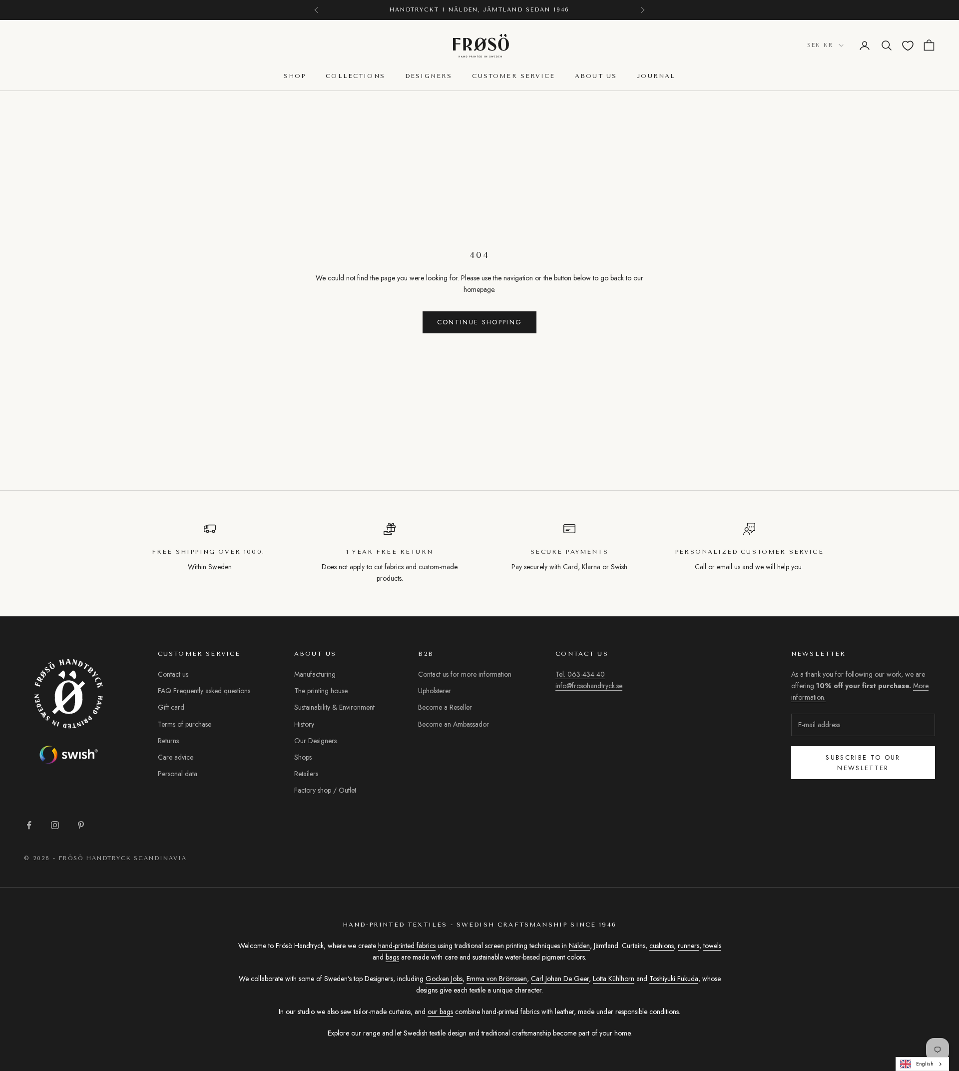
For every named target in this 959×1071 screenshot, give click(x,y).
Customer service (513, 76)
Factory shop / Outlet (325, 790)
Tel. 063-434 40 (580, 674)
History (304, 724)
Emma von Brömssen (497, 979)
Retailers (306, 774)
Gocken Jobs (444, 979)
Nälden (579, 946)
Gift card (171, 707)
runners (688, 946)
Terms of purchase (184, 724)
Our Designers (315, 741)
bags (392, 957)
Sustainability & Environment (334, 707)
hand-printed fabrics (407, 946)
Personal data (177, 774)
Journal (656, 76)
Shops (303, 757)
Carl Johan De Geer (560, 979)
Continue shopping (479, 322)
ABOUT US (596, 76)
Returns (168, 741)
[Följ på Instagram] (55, 825)
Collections (355, 76)
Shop (295, 76)
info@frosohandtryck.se (588, 686)
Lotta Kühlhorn (613, 979)
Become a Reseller (445, 707)
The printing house (321, 691)
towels (712, 946)
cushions (661, 946)
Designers (428, 76)
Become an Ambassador (453, 724)
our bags (440, 1012)
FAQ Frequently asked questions (204, 691)
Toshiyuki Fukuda (673, 979)
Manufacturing (315, 674)
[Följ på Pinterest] (81, 825)
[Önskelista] (908, 45)
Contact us (173, 674)
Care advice (175, 757)
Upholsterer (434, 691)
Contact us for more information (464, 674)
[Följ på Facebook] (29, 825)
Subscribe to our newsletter (863, 763)
